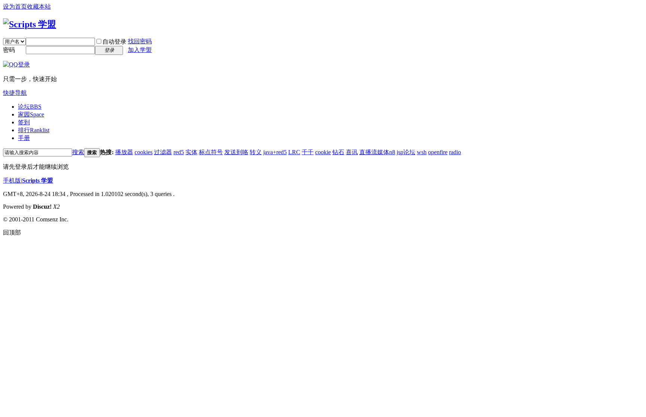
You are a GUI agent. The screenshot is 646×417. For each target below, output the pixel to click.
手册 (24, 138)
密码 (9, 50)
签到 (24, 122)
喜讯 (352, 152)
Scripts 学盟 (37, 180)
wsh (422, 152)
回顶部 (12, 232)
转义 (256, 152)
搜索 (78, 152)
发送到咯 (236, 152)
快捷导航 (15, 93)
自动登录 (114, 41)
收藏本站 (39, 6)
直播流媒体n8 (377, 152)
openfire (437, 152)
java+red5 (275, 152)
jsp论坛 (406, 152)
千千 (308, 152)
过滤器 (163, 152)
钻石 (338, 152)
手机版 (12, 180)
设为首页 (15, 6)
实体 (191, 152)
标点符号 (211, 152)
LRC (294, 152)
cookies (144, 152)
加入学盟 (140, 50)
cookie (323, 152)
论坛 (29, 106)
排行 (33, 130)
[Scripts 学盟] (29, 24)
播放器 (124, 152)
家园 (31, 114)
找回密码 (140, 41)
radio (455, 152)
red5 (178, 152)
